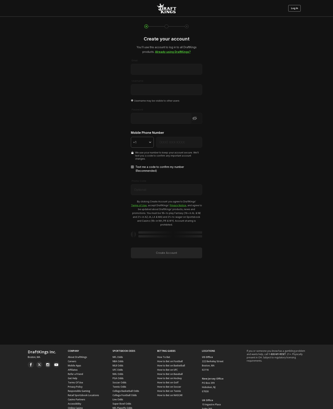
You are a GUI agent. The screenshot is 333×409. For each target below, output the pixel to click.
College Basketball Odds (126, 391)
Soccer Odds (119, 382)
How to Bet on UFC (167, 369)
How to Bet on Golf (167, 382)
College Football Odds (125, 395)
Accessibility (74, 403)
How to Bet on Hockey (169, 378)
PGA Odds (118, 378)
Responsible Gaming (79, 391)
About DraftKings (77, 357)
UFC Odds (118, 369)
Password (137, 109)
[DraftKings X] (39, 365)
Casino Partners (76, 399)
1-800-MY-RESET (277, 354)
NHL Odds (118, 374)
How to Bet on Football (170, 361)
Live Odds (118, 399)
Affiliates (73, 369)
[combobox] (166, 67)
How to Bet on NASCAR (169, 395)
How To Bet (163, 357)
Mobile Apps (74, 365)
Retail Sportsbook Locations (83, 395)
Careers (72, 361)
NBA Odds (118, 361)
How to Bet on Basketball (171, 365)
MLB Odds (118, 365)
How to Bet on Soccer (169, 386)
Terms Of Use (75, 382)
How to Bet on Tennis (169, 391)
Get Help (72, 378)
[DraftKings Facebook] (31, 365)
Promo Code (139, 180)
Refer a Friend (75, 374)
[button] (294, 8)
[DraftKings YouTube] (56, 365)
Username (137, 80)
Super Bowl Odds (122, 403)
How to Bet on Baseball (170, 374)
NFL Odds (118, 357)
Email (135, 60)
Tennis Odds (119, 386)
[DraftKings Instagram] (48, 365)
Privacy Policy (75, 386)
